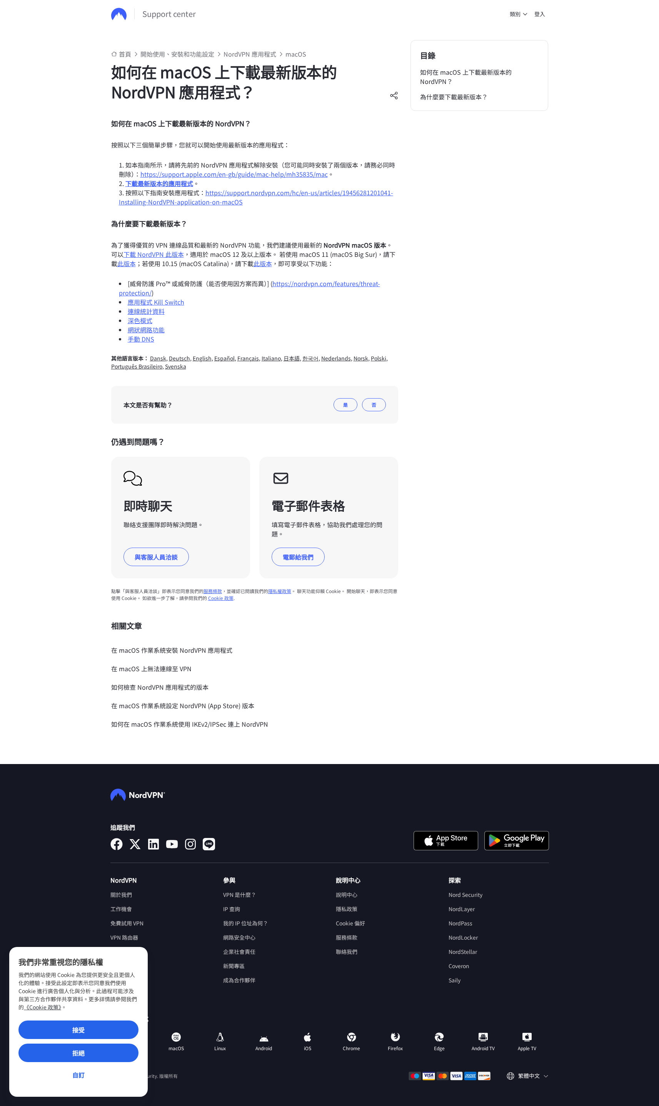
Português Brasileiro (136, 366)
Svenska (175, 366)
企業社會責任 (239, 951)
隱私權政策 (279, 591)
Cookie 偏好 (350, 923)
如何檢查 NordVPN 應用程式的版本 (160, 687)
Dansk (158, 358)
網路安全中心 (239, 937)
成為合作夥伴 (239, 980)
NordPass (460, 923)
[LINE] (209, 844)
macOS (295, 54)
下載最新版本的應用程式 (159, 183)
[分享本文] (394, 95)
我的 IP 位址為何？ (245, 923)
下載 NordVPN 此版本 (153, 254)
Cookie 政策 (221, 598)
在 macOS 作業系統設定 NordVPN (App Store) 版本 (182, 705)
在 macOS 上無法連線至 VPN (151, 668)
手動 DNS (141, 339)
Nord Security (465, 894)
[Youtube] (172, 844)
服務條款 (213, 591)
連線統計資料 (146, 311)
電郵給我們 (298, 556)
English (202, 358)
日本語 (292, 358)
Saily (454, 980)
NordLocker (463, 937)
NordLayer (462, 909)
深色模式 (140, 320)
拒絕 (78, 1052)
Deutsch (179, 358)
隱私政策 (346, 909)
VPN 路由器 (124, 937)
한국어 (310, 358)
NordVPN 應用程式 (250, 54)
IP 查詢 (231, 909)
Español (224, 358)
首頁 (125, 54)
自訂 (78, 1074)
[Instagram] (190, 844)
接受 (78, 1029)
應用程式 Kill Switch (156, 302)
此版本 (126, 263)
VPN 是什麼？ (239, 894)
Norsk (361, 358)
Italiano (271, 358)
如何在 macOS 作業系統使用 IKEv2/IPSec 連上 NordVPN (189, 724)
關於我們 (121, 894)
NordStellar (463, 951)
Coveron (459, 966)
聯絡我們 (346, 951)
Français (248, 358)
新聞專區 (234, 966)
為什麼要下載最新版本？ (454, 96)
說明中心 (346, 894)
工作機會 (121, 909)
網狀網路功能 (146, 329)
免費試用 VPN (126, 923)
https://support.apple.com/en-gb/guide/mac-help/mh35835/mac (234, 174)
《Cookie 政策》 (42, 1007)
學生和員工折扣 (129, 966)
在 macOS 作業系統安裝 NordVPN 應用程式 (171, 650)
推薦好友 (121, 994)
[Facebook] (116, 844)
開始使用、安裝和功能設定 (177, 54)
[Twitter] (135, 844)
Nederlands (336, 358)
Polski (378, 358)
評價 (115, 951)
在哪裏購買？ (126, 980)
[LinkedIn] (153, 844)
